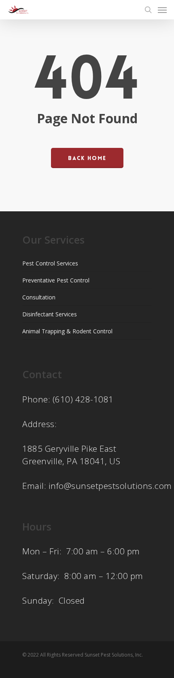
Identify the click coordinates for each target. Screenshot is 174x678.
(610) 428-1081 (83, 399)
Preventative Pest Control (55, 280)
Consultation (38, 297)
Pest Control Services (50, 263)
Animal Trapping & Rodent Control (67, 331)
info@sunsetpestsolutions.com (110, 485)
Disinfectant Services (49, 314)
